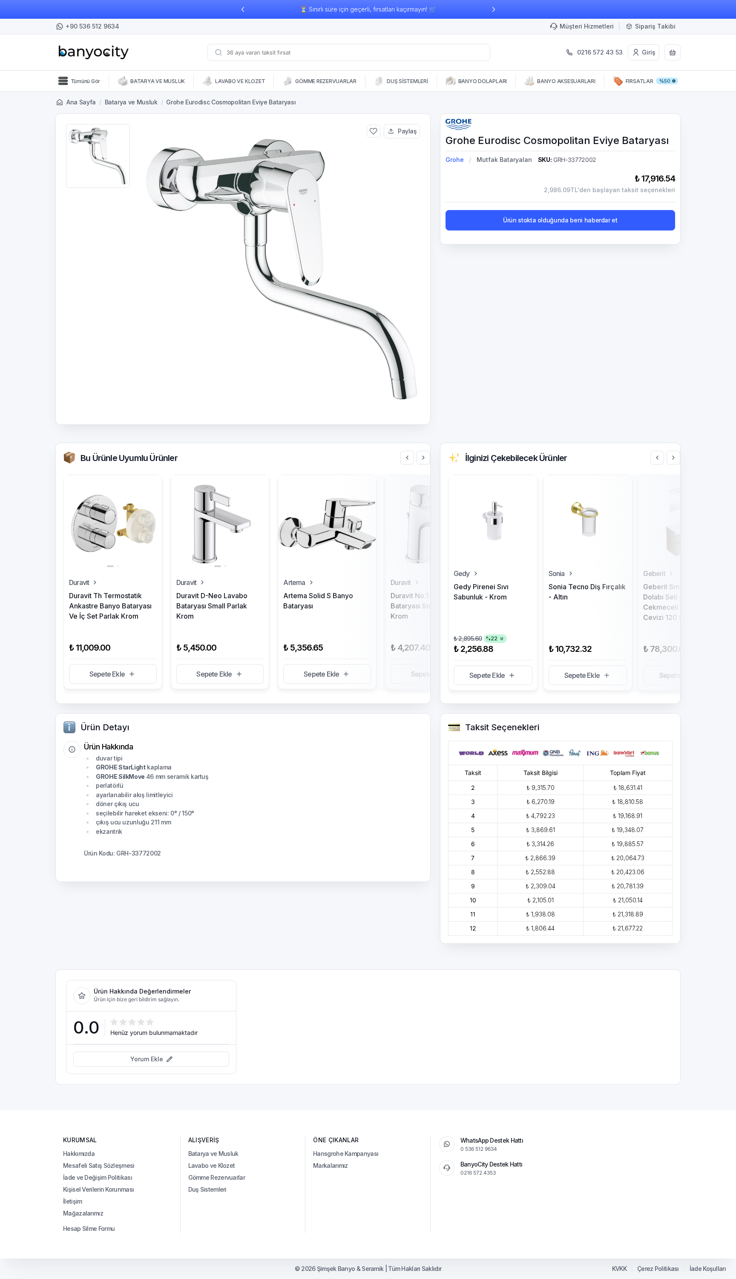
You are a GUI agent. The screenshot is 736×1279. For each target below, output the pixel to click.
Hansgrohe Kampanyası (345, 1153)
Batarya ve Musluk (131, 102)
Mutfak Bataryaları (504, 159)
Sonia (557, 573)
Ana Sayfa (81, 102)
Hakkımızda (79, 1153)
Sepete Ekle (107, 674)
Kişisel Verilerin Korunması (98, 1189)
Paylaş (407, 131)
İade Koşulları (708, 1269)
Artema (294, 582)
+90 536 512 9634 (92, 26)
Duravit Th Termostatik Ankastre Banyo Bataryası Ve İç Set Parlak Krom (110, 605)
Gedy (462, 573)
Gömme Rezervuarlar (216, 1177)
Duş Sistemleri (207, 1189)
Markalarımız (330, 1165)
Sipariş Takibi (655, 26)
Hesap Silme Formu (89, 1228)
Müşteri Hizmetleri (587, 26)
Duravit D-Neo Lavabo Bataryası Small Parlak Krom (211, 605)
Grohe (455, 159)
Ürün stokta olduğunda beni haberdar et (560, 220)
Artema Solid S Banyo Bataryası (318, 600)
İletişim (72, 1201)
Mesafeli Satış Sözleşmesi (99, 1165)
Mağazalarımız (83, 1213)
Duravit (79, 582)
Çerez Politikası (658, 1269)
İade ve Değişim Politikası (97, 1177)
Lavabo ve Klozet (211, 1165)
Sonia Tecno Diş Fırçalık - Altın (587, 591)
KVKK (619, 1269)
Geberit (654, 573)
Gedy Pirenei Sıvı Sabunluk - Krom (481, 591)
